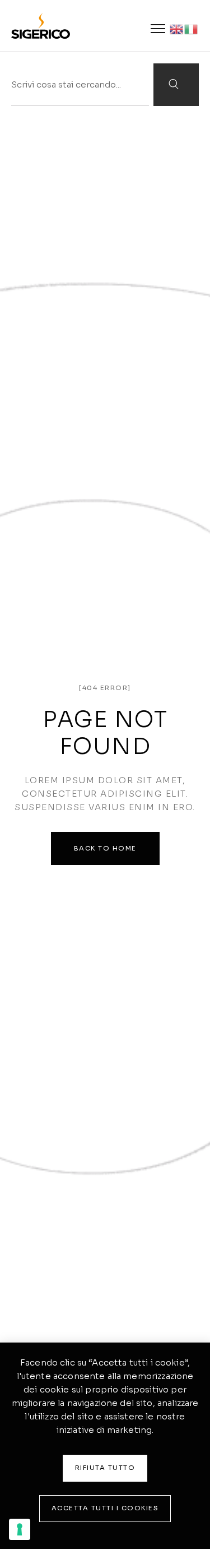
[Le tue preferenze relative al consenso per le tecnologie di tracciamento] (19, 1529)
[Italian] (191, 28)
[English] (177, 28)
